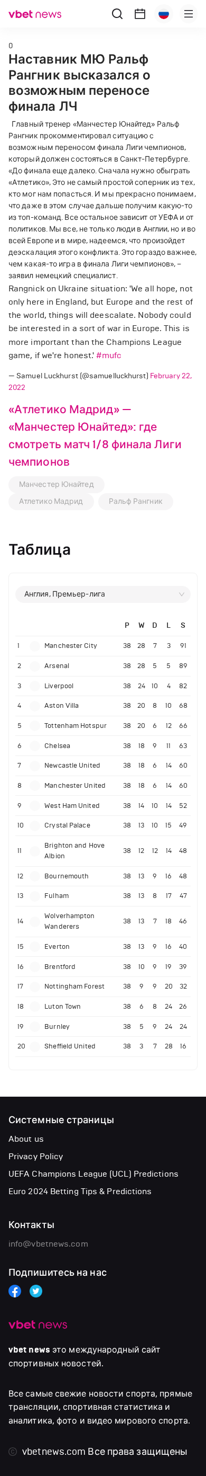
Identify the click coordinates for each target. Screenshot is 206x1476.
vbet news (29, 1350)
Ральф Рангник (136, 501)
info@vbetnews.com (48, 1244)
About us (26, 1139)
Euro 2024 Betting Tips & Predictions (80, 1191)
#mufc (108, 355)
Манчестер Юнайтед (56, 484)
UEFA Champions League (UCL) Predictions (93, 1174)
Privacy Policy (35, 1156)
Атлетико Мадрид (51, 501)
